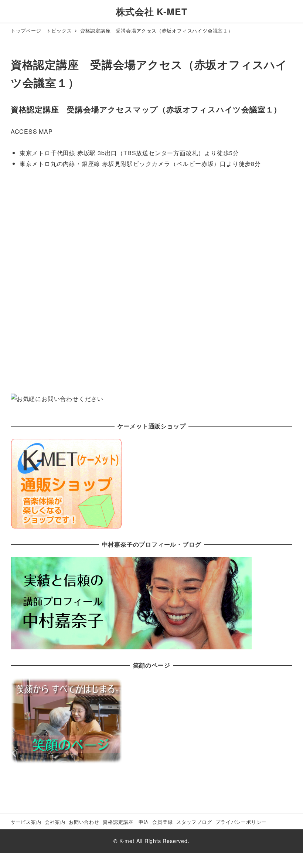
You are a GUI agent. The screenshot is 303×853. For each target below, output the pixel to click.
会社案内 (55, 821)
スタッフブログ (194, 821)
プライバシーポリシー (240, 821)
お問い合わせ (84, 821)
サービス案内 (26, 821)
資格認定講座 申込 (126, 821)
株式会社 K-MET (151, 11)
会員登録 (162, 821)
